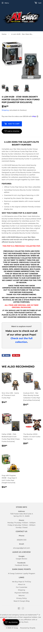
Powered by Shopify (27, 628)
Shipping (5, 110)
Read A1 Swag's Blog (21, 601)
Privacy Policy (21, 598)
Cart (39, 3)
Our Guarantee (21, 587)
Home (4, 34)
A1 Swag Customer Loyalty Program (21, 573)
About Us (21, 584)
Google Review (21, 559)
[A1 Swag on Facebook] (19, 609)
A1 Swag (15, 628)
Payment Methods (22, 593)
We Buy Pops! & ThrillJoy (21, 582)
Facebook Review (21, 565)
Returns (22, 595)
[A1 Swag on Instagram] (23, 609)
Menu (7, 3)
